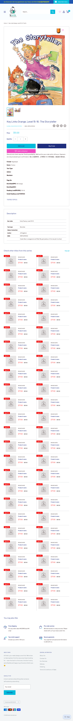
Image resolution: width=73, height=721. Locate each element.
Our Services (43, 661)
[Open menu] (5, 12)
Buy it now (52, 146)
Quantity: (9, 139)
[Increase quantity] (25, 139)
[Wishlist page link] (60, 12)
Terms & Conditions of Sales (48, 669)
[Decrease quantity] (15, 139)
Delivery (42, 664)
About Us (42, 655)
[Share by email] (65, 125)
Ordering (42, 667)
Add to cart (21, 146)
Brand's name (21, 257)
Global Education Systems (14, 126)
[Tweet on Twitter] (61, 125)
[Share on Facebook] (54, 125)
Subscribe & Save (62, 2)
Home (5, 23)
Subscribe (10, 692)
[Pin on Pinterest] (57, 125)
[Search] (52, 12)
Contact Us (43, 658)
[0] (67, 12)
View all (67, 251)
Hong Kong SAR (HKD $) (10, 702)
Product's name (22, 259)
